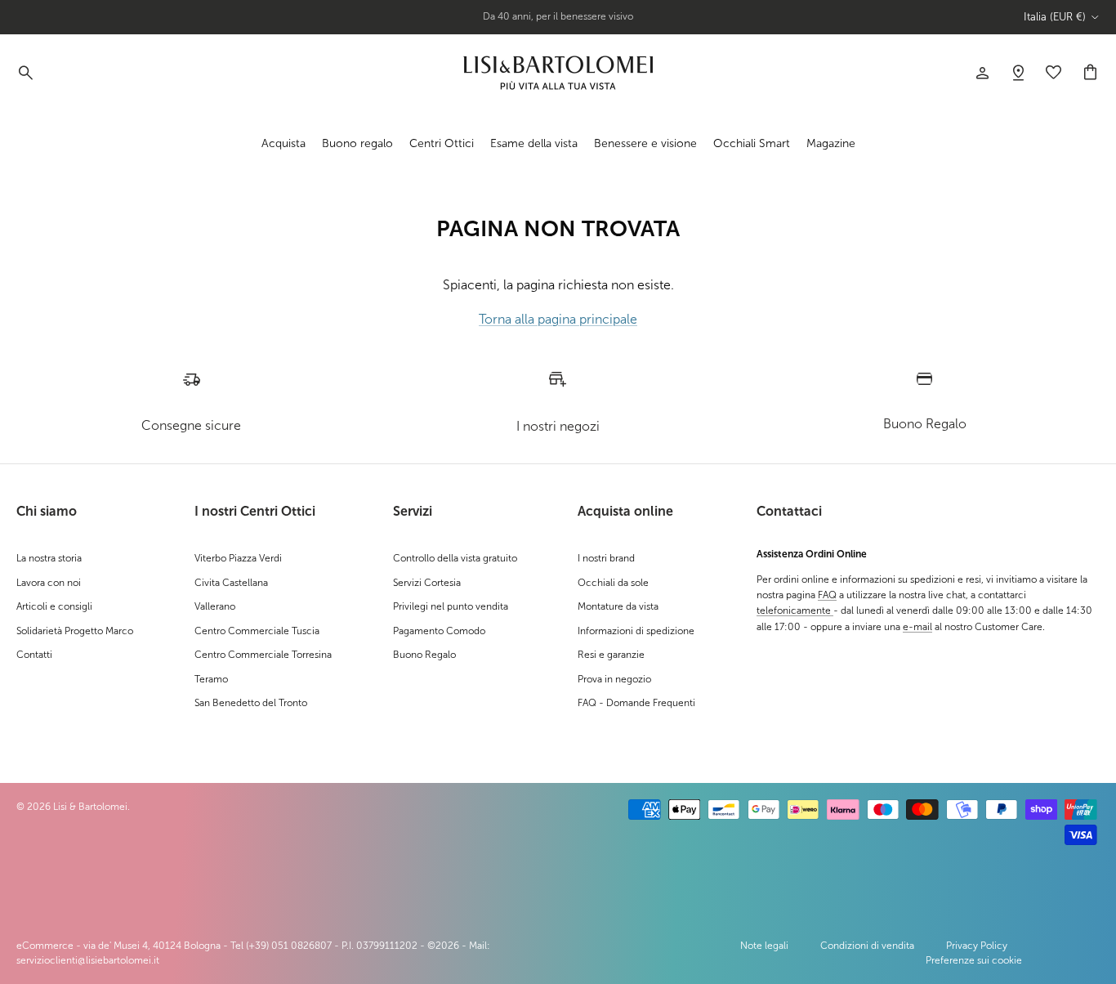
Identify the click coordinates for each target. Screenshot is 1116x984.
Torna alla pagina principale (558, 319)
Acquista (283, 142)
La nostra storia (49, 558)
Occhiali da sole (613, 582)
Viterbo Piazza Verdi (238, 558)
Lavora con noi (48, 582)
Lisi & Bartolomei (90, 806)
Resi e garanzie (611, 654)
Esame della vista (534, 142)
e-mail (917, 627)
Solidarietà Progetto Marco (74, 631)
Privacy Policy (976, 945)
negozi (589, 23)
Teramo (211, 679)
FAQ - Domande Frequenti (636, 703)
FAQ (827, 595)
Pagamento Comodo (439, 631)
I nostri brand (606, 558)
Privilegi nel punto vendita (450, 606)
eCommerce (45, 945)
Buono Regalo (424, 654)
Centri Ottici (441, 142)
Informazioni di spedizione (636, 631)
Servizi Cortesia (427, 582)
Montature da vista (618, 606)
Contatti (34, 654)
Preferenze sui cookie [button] (974, 960)
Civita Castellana (231, 582)
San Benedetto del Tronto (250, 703)
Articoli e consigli (54, 606)
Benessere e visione (645, 142)
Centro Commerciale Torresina (263, 654)
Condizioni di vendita (867, 945)
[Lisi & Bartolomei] (558, 72)
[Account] (982, 73)
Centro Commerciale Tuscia (256, 631)
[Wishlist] (1018, 73)
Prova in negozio (614, 679)
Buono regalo (357, 142)
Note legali (764, 945)
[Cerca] (24, 73)
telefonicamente (795, 610)
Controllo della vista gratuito (455, 558)
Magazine (830, 142)
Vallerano (214, 606)
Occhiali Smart (751, 142)
